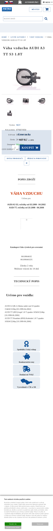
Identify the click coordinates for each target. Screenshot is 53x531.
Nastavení (40, 524)
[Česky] (6, 2)
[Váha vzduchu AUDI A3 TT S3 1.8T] (26, 75)
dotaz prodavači (15, 158)
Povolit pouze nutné (12, 527)
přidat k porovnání (36, 158)
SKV (18, 125)
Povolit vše (12, 524)
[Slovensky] (11, 2)
